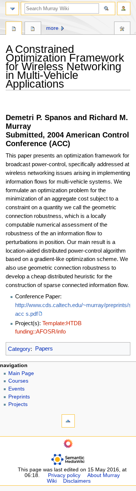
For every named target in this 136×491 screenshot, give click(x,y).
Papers (44, 348)
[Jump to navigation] (12, 8)
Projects (18, 404)
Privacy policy (64, 475)
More (52, 28)
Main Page (21, 373)
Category (19, 348)
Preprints (19, 397)
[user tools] (123, 8)
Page (14, 29)
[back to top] (68, 421)
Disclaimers (77, 481)
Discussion (32, 29)
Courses (18, 381)
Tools (122, 29)
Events (16, 389)
